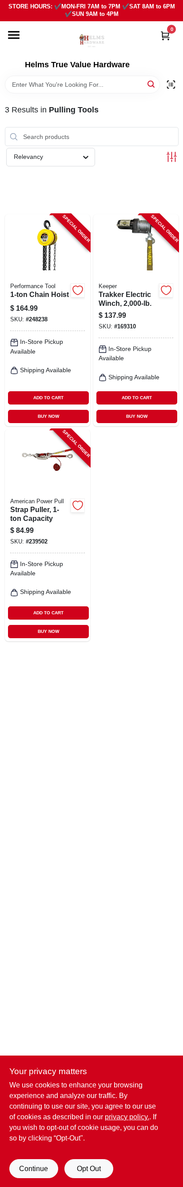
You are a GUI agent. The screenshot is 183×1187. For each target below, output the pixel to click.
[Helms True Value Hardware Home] (91, 40)
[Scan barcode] (171, 84)
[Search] (151, 84)
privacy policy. (127, 1117)
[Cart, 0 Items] (165, 35)
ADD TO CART (48, 397)
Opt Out (89, 1168)
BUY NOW (48, 416)
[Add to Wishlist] (78, 290)
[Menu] (14, 35)
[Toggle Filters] (172, 157)
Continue (33, 1168)
